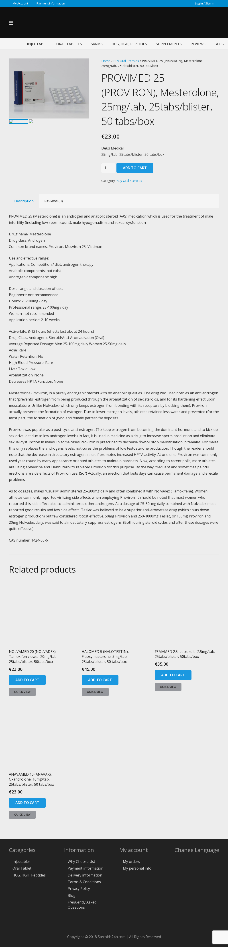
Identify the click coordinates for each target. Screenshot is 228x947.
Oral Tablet (21, 868)
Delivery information (85, 875)
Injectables (21, 861)
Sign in (209, 3)
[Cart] (207, 22)
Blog (71, 895)
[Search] (216, 23)
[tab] (24, 201)
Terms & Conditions (84, 881)
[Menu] (11, 22)
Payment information (85, 868)
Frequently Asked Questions (82, 905)
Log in (199, 3)
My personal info (137, 868)
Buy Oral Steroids (126, 61)
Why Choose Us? (82, 861)
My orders (131, 861)
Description (24, 201)
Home (105, 61)
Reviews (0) (53, 201)
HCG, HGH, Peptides (29, 875)
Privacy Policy (79, 888)
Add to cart (135, 167)
